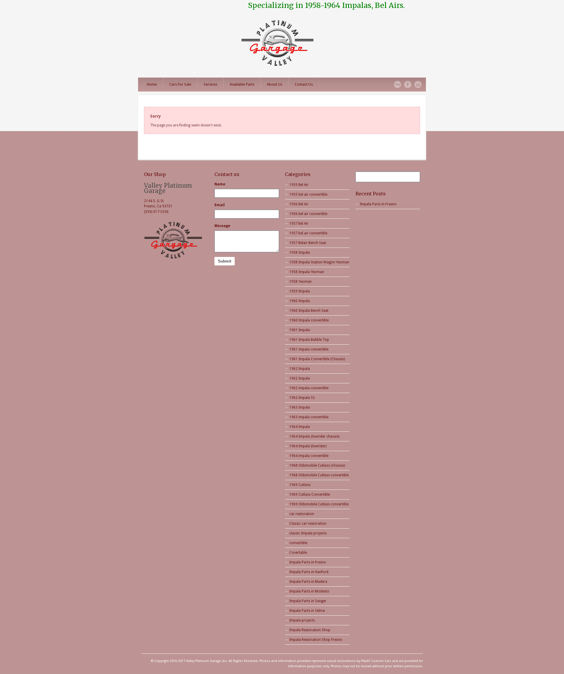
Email (219, 205)
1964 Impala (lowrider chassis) (314, 436)
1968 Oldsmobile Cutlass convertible (319, 475)
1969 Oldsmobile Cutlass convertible (319, 504)
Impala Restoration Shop (309, 630)
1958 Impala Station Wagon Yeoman (319, 262)
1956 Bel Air (298, 204)
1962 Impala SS (302, 398)
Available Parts (242, 84)
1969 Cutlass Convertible (309, 494)
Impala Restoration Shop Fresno (315, 640)
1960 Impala (299, 301)
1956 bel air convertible (308, 214)
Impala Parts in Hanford (308, 572)
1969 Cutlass (299, 485)
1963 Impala (299, 407)
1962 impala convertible (308, 388)
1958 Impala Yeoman (306, 272)
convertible (298, 543)
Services (210, 84)
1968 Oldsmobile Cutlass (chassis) (317, 465)
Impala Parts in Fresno (307, 562)
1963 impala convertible (308, 417)
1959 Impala (299, 291)
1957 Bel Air (298, 223)
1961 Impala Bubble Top (309, 340)
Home (152, 84)
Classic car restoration (307, 523)
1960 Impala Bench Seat (308, 311)
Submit (224, 261)
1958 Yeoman (300, 282)
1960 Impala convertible (309, 320)
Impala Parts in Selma (307, 611)
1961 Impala (299, 330)
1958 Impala (299, 252)
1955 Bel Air (298, 185)
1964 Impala (299, 427)
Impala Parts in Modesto (309, 591)
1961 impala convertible (308, 349)
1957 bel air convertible (308, 233)
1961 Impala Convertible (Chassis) (317, 359)
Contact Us (304, 84)
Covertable (298, 553)
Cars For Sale (180, 84)
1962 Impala (299, 369)
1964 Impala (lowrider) (307, 446)
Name (219, 184)
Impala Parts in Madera (308, 582)
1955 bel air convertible (308, 194)
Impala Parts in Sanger (307, 601)
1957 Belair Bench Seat (307, 243)
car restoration (301, 514)
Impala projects (302, 620)
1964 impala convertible (308, 456)
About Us (274, 84)
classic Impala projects (308, 533)
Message (222, 226)
